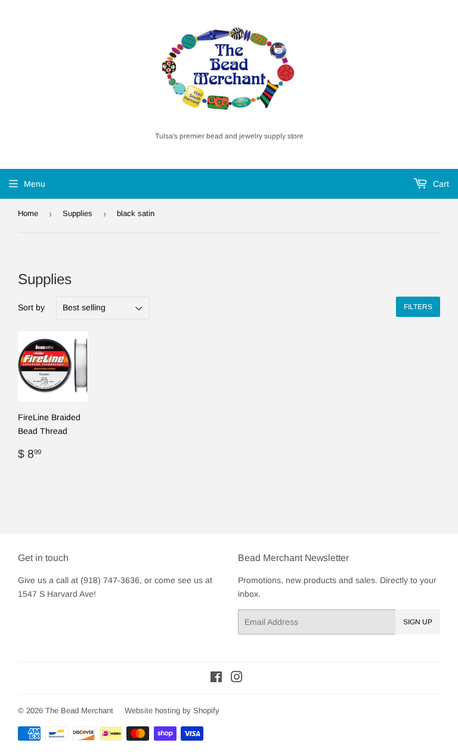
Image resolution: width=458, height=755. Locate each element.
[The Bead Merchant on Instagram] (237, 678)
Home (28, 213)
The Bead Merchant (79, 710)
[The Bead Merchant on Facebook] (216, 678)
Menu (34, 184)
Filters (418, 307)
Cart (440, 184)
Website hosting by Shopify (172, 710)
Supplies (77, 213)
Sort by (31, 307)
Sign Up (417, 622)
